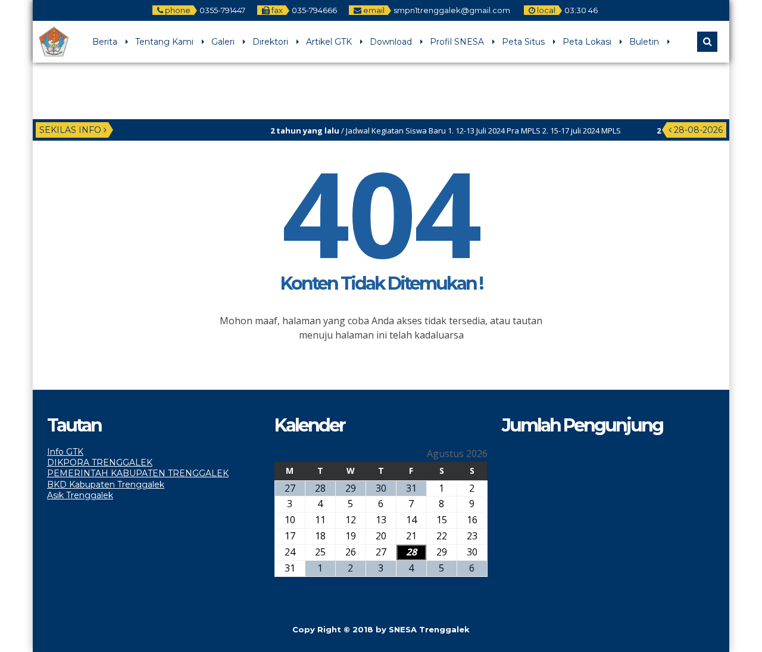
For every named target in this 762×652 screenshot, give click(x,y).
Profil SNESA (457, 41)
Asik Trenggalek (80, 495)
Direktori (270, 41)
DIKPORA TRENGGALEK (99, 462)
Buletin (644, 41)
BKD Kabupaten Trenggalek (105, 484)
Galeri (223, 41)
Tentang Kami (164, 41)
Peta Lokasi (587, 41)
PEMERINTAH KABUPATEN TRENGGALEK (138, 473)
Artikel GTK (329, 41)
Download (391, 41)
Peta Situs (523, 41)
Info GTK (65, 451)
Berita (104, 41)
